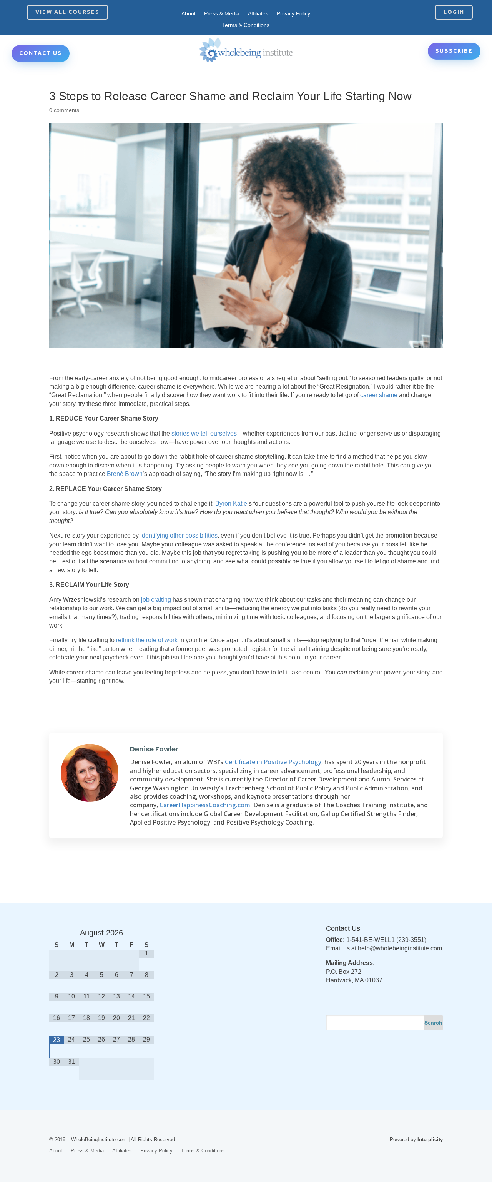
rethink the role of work (147, 640)
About (188, 14)
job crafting (156, 599)
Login (454, 12)
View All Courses (67, 12)
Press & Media (221, 14)
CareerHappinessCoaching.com (205, 805)
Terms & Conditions (245, 25)
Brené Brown (125, 474)
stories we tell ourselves (204, 433)
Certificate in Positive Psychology (273, 762)
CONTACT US (40, 53)
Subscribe (454, 51)
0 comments (64, 110)
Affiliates (258, 14)
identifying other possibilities (179, 535)
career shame (378, 395)
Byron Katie (231, 503)
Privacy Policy (293, 14)
